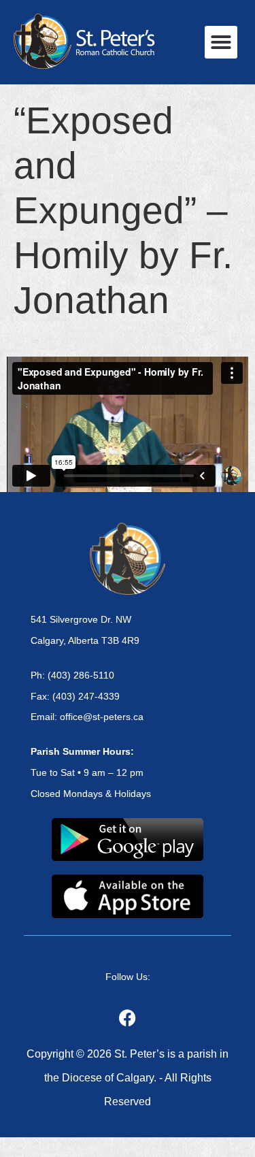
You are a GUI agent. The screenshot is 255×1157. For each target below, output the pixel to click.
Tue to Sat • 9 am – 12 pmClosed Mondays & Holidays (91, 772)
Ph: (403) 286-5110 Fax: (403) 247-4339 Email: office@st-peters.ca (87, 696)
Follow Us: (127, 976)
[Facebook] (128, 1018)
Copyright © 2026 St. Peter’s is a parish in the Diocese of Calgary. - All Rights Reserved (127, 1077)
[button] (221, 42)
